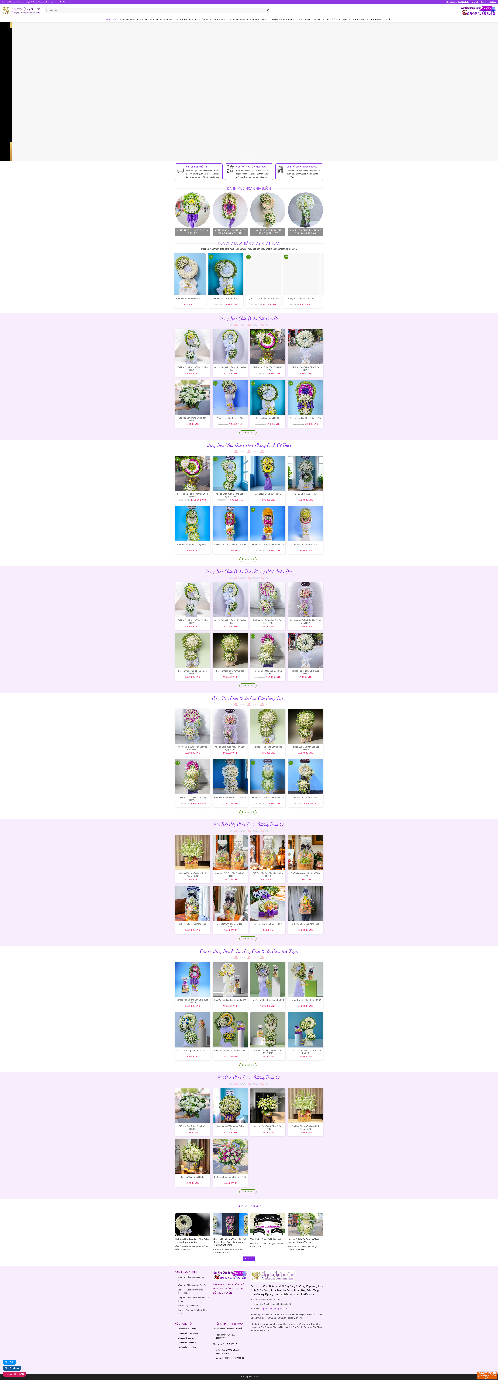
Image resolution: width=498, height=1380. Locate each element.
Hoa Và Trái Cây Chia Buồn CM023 (268, 1000)
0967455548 (487, 1375)
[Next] (484, 91)
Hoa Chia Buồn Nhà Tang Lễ (375, 19)
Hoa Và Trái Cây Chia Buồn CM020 (230, 1050)
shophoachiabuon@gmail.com (274, 1308)
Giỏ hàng (492, 2)
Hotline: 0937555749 (14, 1374)
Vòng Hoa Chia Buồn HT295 (216, 298)
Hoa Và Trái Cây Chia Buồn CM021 (192, 1050)
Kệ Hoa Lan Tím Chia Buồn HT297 (305, 418)
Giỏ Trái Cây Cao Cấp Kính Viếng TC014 (268, 874)
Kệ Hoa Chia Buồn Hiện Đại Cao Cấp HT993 (267, 621)
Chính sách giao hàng (187, 1329)
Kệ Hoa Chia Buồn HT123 (305, 797)
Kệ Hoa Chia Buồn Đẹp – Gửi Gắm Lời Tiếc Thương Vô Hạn (304, 1240)
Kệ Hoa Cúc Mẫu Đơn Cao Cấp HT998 (268, 672)
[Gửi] (268, 10)
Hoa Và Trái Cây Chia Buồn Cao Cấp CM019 (267, 1051)
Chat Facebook (12, 1368)
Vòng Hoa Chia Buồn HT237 (230, 418)
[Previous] (13, 91)
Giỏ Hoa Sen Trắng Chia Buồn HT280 (267, 1127)
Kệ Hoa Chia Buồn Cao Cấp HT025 (230, 797)
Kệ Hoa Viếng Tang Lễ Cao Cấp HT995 (192, 672)
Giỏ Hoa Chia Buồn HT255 (192, 1177)
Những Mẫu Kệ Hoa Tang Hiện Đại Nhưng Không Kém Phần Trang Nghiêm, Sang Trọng (229, 1242)
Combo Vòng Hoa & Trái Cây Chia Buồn (290, 19)
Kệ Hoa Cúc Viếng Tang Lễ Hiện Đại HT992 (230, 368)
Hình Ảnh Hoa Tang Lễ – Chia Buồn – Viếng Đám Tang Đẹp (192, 1240)
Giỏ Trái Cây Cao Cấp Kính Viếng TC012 (305, 874)
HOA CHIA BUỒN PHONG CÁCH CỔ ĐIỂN (168, 19)
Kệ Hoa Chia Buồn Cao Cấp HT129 (268, 797)
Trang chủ (111, 19)
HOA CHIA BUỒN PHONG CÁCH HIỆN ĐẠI (208, 19)
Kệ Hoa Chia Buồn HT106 (305, 544)
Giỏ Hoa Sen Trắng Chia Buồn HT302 (192, 419)
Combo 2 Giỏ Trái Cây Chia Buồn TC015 (230, 874)
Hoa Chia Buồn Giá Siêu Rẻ (133, 19)
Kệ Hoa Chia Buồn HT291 (254, 298)
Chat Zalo (9, 1362)
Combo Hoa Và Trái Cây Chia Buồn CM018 (305, 1051)
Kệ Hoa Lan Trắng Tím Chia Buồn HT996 (268, 368)
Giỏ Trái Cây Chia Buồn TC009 (268, 924)
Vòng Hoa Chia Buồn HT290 (292, 298)
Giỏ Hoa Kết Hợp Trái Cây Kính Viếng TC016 (192, 874)
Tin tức (483, 2)
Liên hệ (475, 2)
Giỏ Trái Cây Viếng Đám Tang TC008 (305, 925)
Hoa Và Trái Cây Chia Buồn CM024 (230, 1000)
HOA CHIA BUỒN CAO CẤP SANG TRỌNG (248, 19)
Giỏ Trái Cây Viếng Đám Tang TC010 (230, 925)
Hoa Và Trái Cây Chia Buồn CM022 (305, 1000)
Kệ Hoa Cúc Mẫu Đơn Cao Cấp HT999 (230, 672)
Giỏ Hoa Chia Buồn (349, 19)
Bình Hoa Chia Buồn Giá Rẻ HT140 (230, 1177)
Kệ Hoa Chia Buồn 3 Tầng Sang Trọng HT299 (230, 495)
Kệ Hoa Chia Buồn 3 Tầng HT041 (192, 544)
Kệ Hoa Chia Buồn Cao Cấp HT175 (268, 544)
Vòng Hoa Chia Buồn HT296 (179, 298)
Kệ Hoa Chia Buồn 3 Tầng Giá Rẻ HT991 (192, 368)
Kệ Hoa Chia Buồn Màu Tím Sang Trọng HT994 (305, 621)
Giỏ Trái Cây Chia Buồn (325, 19)
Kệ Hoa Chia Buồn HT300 (267, 418)
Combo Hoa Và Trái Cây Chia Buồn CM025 (192, 1001)
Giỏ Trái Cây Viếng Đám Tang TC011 (192, 925)
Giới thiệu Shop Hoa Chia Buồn (457, 2)
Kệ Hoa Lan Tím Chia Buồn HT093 (230, 544)
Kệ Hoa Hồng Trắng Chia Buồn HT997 (305, 368)
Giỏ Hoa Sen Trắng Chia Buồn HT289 (230, 1127)
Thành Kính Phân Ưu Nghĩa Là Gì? (266, 1239)
